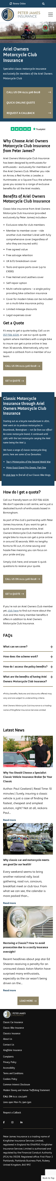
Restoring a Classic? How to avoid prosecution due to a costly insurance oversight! (25, 947)
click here (10, 474)
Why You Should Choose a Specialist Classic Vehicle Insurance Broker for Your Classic (27, 777)
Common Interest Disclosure (16, 1084)
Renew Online (19, 3)
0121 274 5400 (15, 1096)
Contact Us (8, 1044)
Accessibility (9, 1067)
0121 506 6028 (11, 335)
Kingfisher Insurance (12, 1050)
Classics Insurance (11, 1033)
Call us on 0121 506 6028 (23, 92)
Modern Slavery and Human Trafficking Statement (26, 1090)
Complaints (8, 1056)
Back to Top (48, 1178)
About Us (7, 1039)
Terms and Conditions (13, 1073)
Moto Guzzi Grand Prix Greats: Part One (26, 467)
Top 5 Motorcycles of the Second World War (28, 461)
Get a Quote (12, 380)
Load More (26, 1000)
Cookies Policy (10, 1079)
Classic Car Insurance (13, 1022)
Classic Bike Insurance (13, 1027)
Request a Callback (21, 113)
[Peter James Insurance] (24, 14)
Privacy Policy (9, 1062)
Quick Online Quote (21, 102)
